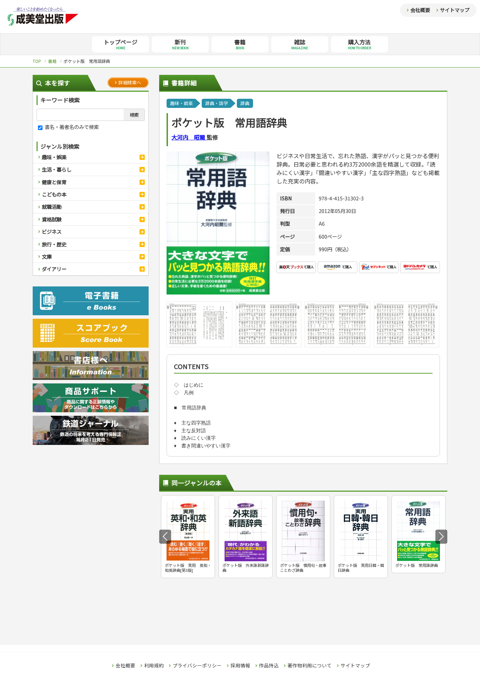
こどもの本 (54, 194)
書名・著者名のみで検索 (71, 126)
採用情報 (240, 665)
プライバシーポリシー (197, 665)
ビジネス (51, 231)
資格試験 (51, 219)
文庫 (47, 256)
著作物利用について (309, 665)
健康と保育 (54, 182)
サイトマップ (454, 9)
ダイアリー (54, 268)
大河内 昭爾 (189, 137)
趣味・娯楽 (54, 157)
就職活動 (51, 206)
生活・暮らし (56, 169)
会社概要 (420, 9)
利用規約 (154, 665)
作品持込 (269, 665)
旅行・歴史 (54, 244)
